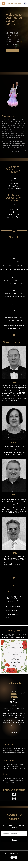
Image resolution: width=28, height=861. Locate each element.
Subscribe (14, 840)
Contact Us (8, 744)
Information (8, 760)
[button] (11, 732)
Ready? (6, 774)
